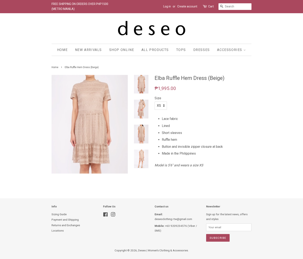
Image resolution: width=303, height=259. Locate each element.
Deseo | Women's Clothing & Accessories (163, 250)
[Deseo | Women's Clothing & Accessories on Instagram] (113, 215)
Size (158, 98)
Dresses (201, 50)
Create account (187, 6)
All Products (155, 50)
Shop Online (121, 50)
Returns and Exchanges (66, 225)
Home (62, 50)
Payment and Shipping (65, 219)
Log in (167, 6)
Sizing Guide (59, 214)
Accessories (230, 50)
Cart (211, 6)
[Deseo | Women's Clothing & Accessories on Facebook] (105, 215)
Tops (181, 50)
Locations (58, 230)
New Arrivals (88, 50)
